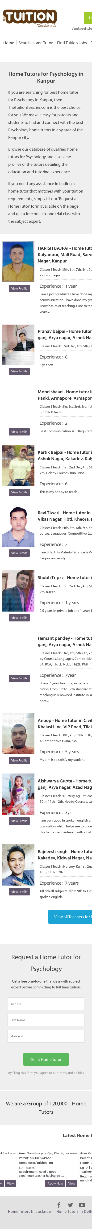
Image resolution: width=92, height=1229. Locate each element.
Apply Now (52, 1183)
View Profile (19, 288)
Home (8, 42)
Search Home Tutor (36, 42)
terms (63, 1073)
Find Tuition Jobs (72, 42)
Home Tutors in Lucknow (30, 1211)
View (7, 1183)
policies (79, 1073)
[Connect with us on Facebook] (59, 1209)
